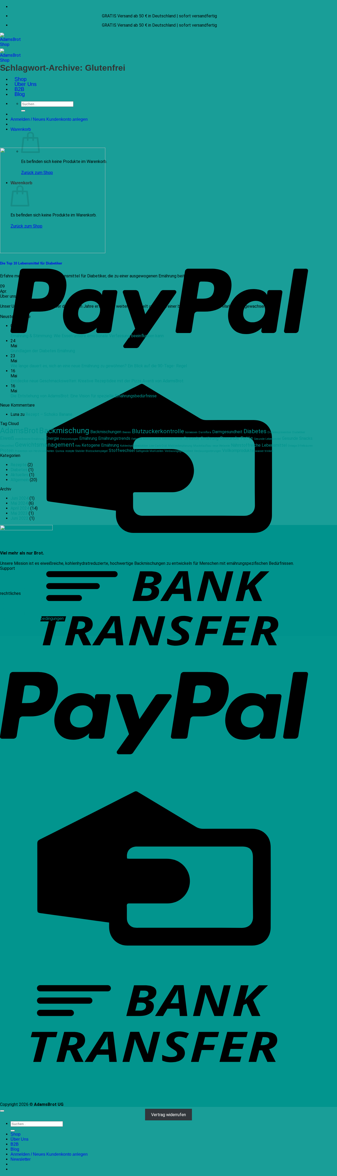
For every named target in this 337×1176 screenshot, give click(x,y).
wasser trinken (264, 451)
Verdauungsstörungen (207, 451)
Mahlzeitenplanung (180, 445)
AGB (4, 633)
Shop (20, 79)
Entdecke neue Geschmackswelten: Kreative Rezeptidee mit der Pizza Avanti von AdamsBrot (97, 380)
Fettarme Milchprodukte (146, 439)
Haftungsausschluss (19, 608)
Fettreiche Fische (172, 439)
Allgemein (20, 479)
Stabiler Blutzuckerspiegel (91, 451)
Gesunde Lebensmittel (267, 439)
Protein (7, 450)
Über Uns (25, 84)
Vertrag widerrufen (168, 1114)
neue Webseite (221, 445)
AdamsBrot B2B (14, 583)
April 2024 (20, 508)
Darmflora (205, 432)
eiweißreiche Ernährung (29, 439)
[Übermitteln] (23, 111)
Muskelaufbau (202, 445)
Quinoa (59, 451)
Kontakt (7, 573)
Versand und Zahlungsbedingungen (32, 618)
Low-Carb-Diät (158, 445)
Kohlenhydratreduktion (134, 445)
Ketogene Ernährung (100, 445)
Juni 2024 (19, 498)
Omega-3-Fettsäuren (300, 445)
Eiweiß (7, 438)
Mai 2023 (19, 513)
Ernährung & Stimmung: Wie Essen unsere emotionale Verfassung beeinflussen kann (87, 335)
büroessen (191, 432)
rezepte (69, 451)
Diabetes (255, 431)
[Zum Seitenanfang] (2, 1111)
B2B (19, 89)
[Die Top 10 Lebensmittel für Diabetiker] (52, 251)
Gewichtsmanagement (44, 444)
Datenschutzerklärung (20, 603)
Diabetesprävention (279, 432)
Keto (78, 445)
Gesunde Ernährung (201, 438)
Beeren (126, 432)
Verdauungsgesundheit (179, 451)
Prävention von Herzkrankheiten (34, 451)
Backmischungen (105, 431)
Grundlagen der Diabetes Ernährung (43, 350)
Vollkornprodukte (238, 450)
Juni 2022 (19, 518)
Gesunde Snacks (297, 438)
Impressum (10, 598)
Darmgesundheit (227, 431)
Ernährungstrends (114, 438)
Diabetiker (298, 432)
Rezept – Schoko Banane (49, 414)
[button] (21, 129)
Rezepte (19, 464)
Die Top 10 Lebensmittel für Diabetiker (31, 263)
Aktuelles (19, 474)
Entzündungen (69, 439)
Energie (52, 438)
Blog (19, 94)
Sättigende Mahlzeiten (149, 451)
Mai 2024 (19, 503)
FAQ (4, 578)
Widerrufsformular (16, 628)
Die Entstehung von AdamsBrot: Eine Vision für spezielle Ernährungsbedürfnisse (84, 395)
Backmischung (64, 430)
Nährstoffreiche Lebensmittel (259, 445)
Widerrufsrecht (14, 623)
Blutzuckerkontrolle (158, 431)
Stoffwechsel (122, 450)
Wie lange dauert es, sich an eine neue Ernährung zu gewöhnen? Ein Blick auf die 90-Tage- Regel (99, 365)
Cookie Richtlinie (15, 613)
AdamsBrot (19, 430)
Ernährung (88, 438)
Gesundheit (7, 445)
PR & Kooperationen (18, 588)
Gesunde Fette (236, 438)
